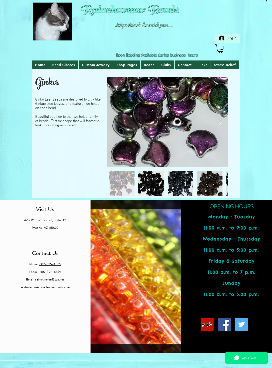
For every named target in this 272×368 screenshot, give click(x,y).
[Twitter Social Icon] (241, 324)
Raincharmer (112, 9)
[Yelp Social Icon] (207, 324)
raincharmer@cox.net (49, 279)
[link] (220, 48)
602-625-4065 (50, 264)
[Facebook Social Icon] (224, 324)
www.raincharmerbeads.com (52, 287)
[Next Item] (220, 122)
